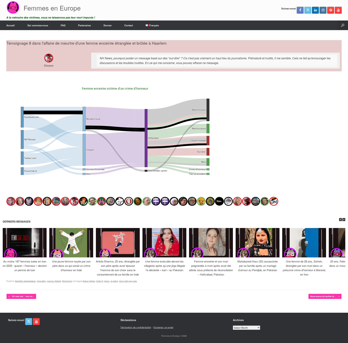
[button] (342, 25)
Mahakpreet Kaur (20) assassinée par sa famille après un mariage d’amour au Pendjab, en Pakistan (257, 265)
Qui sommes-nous (37, 25)
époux (107, 281)
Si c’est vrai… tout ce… (21, 296)
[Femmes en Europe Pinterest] (330, 10)
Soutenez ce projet (163, 327)
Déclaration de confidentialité (136, 327)
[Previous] (340, 219)
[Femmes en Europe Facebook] (300, 10)
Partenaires (84, 25)
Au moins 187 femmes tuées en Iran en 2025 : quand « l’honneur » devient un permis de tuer (25, 265)
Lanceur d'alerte (54, 281)
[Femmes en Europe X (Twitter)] (307, 10)
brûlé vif (99, 281)
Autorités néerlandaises (25, 281)
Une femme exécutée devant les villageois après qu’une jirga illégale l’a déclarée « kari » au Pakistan (164, 265)
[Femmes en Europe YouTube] (338, 10)
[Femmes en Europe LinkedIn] (315, 10)
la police (114, 281)
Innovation (41, 281)
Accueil (10, 25)
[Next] (343, 219)
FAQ (63, 25)
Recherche (67, 281)
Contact (128, 25)
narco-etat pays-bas (128, 281)
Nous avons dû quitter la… (325, 296)
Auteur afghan (89, 281)
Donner (107, 25)
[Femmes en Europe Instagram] (323, 10)
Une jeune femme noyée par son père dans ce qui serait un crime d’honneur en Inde (71, 265)
